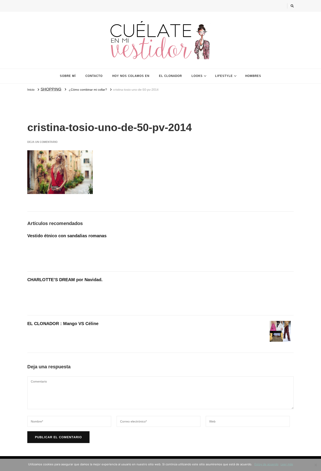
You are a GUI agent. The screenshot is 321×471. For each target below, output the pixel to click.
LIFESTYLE (224, 76)
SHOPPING (51, 89)
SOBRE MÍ (68, 76)
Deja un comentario (42, 142)
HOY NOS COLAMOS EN (130, 76)
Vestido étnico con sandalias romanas (67, 235)
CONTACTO (94, 76)
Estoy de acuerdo (266, 464)
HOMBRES (253, 76)
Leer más (287, 464)
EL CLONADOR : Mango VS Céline (62, 323)
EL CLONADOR (170, 76)
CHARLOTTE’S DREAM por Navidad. (65, 279)
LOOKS (197, 76)
